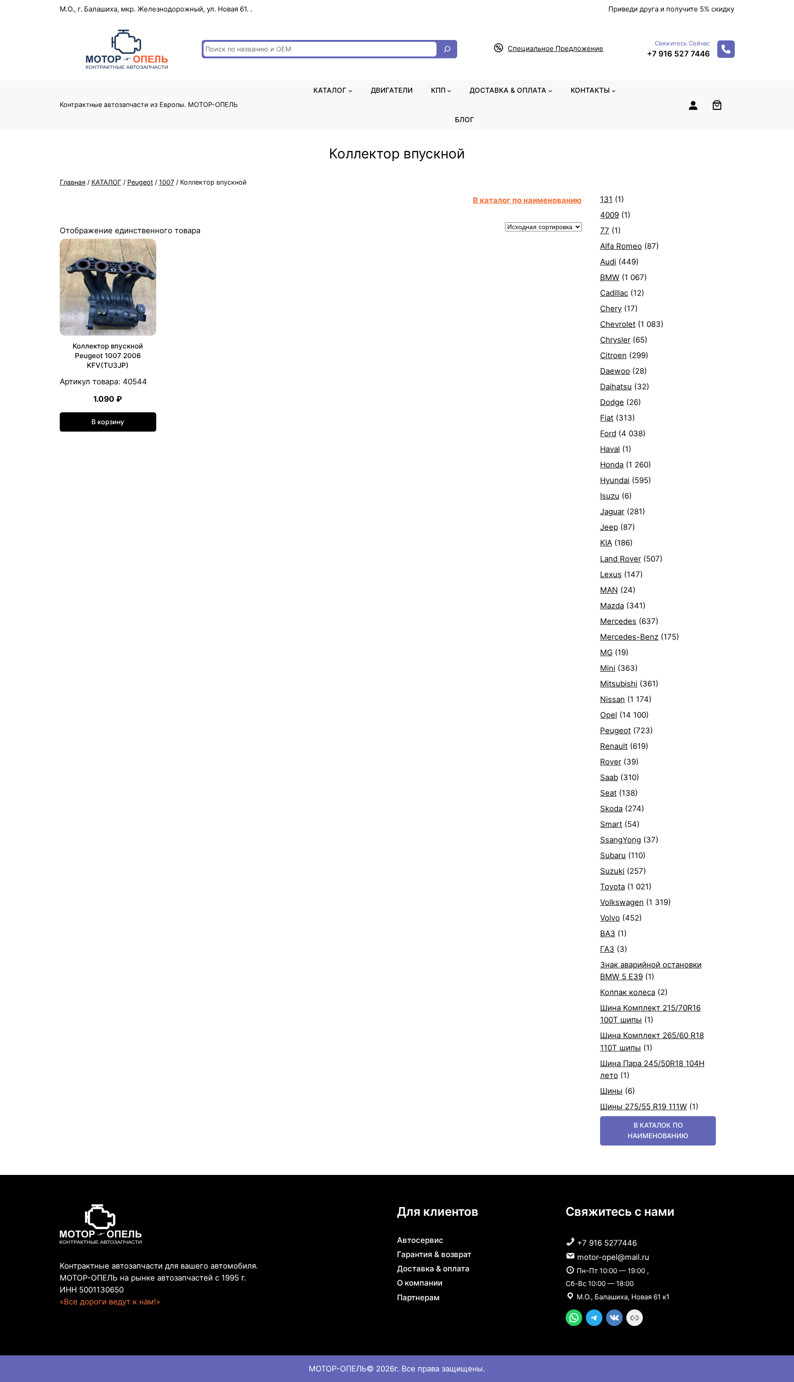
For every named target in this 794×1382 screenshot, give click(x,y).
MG (606, 652)
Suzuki (612, 871)
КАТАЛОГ (106, 182)
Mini (607, 668)
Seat (608, 793)
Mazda (612, 605)
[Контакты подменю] (614, 90)
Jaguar (612, 511)
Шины (611, 1090)
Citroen (613, 355)
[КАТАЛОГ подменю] (350, 90)
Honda (612, 464)
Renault (614, 746)
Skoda (611, 808)
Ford (608, 433)
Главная (72, 182)
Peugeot (140, 182)
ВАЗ (607, 933)
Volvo (610, 917)
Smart (611, 824)
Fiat (606, 417)
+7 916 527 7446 (678, 53)
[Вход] (693, 105)
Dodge (612, 402)
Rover (610, 761)
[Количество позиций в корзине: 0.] (717, 105)
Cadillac (614, 293)
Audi (608, 261)
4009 (609, 214)
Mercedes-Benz (629, 636)
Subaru (613, 855)
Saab (609, 777)
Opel (608, 714)
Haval (610, 449)
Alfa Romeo (621, 246)
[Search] (447, 49)
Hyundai (615, 480)
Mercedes (618, 621)
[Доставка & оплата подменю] (550, 90)
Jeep (609, 527)
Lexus (611, 574)
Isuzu (609, 495)
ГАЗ (607, 949)
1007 (166, 182)
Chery (611, 308)
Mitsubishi (618, 683)
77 (604, 230)
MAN (609, 590)
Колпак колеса (627, 992)
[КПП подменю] (449, 90)
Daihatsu (616, 386)
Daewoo (615, 371)
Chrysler (615, 339)
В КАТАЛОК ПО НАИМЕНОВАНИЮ (658, 1130)
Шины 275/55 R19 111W (643, 1106)
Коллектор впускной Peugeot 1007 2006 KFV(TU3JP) (108, 356)
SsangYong (620, 839)
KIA (606, 542)
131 (606, 199)
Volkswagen (622, 902)
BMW (609, 277)
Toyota (612, 886)
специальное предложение (555, 48)
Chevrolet (617, 324)
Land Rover (620, 558)
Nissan (612, 699)
